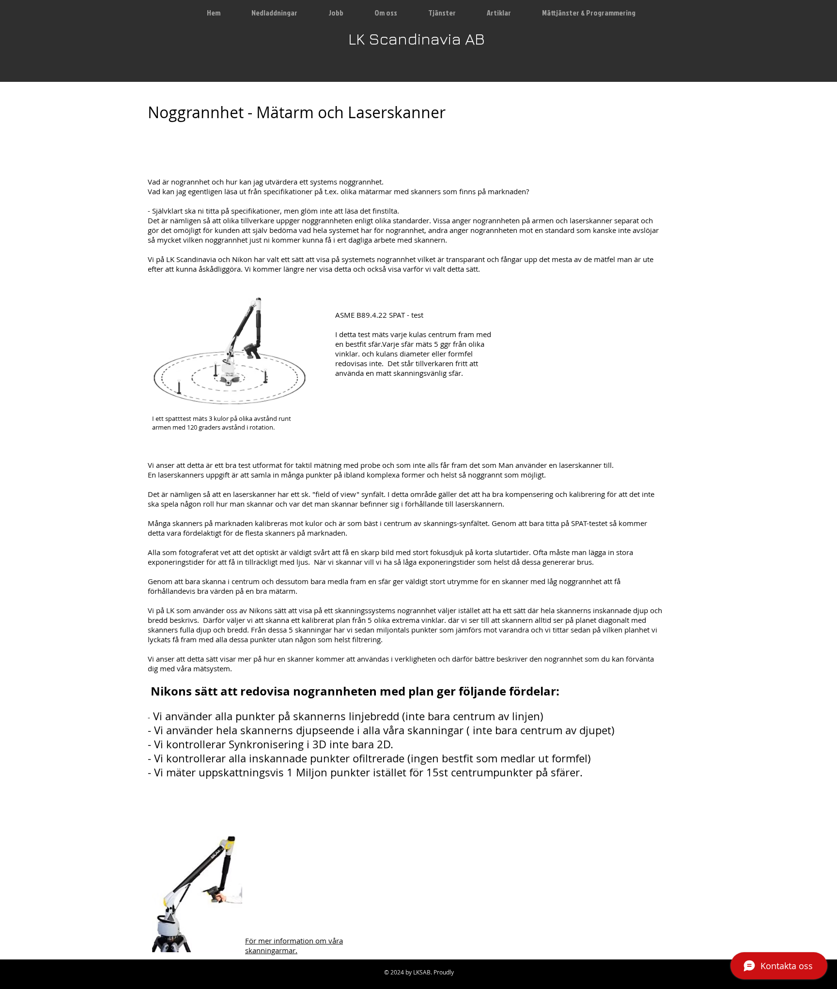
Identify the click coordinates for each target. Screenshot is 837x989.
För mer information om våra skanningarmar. (294, 945)
